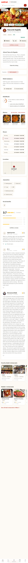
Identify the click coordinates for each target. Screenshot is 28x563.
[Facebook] (4, 205)
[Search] (25, 5)
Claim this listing (14, 65)
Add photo (14, 112)
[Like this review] (3, 244)
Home (3, 10)
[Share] (19, 10)
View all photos (21, 112)
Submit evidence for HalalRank (17, 106)
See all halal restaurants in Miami (10, 407)
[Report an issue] (22, 10)
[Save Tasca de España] (25, 10)
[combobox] (13, 5)
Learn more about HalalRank (17, 104)
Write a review (14, 45)
